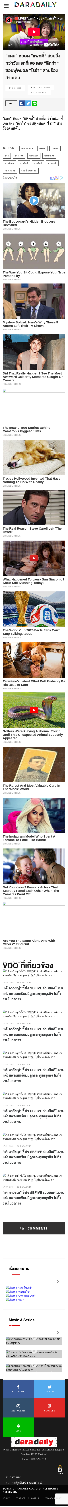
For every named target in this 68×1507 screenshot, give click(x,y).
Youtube (49, 1411)
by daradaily (24, 983)
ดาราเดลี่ (52, 163)
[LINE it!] (34, 103)
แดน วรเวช (10, 170)
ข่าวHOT (19, 155)
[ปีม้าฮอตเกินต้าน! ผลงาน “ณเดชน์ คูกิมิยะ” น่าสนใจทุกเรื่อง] (34, 1337)
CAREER (35, 1498)
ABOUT (6, 1498)
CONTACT (21, 1498)
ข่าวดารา (33, 155)
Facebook (18, 1392)
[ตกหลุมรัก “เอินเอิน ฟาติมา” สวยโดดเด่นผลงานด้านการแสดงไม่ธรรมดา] (34, 1364)
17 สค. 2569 (8, 983)
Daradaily (27, 148)
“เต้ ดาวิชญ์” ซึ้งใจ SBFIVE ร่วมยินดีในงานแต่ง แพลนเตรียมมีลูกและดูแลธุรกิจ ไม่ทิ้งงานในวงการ (33, 993)
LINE (18, 1431)
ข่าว (7, 155)
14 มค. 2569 (15, 88)
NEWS (42, 148)
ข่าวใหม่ (38, 163)
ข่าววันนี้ (24, 163)
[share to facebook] (22, 103)
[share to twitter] (28, 103)
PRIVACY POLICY (53, 1498)
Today (55, 148)
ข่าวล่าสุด (9, 163)
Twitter (49, 1392)
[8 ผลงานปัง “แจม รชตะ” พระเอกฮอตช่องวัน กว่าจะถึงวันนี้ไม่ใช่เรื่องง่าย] (34, 1351)
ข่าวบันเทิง (49, 155)
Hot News (44, 88)
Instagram (18, 1411)
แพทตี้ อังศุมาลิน (28, 170)
